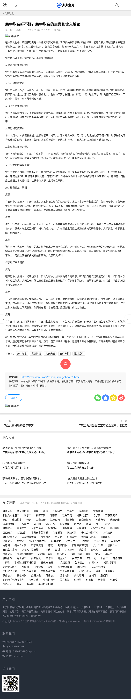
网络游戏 (100, 519)
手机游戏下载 (29, 571)
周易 (36, 511)
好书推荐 (52, 528)
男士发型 (21, 558)
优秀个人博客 (10, 566)
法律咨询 (7, 554)
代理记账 (115, 519)
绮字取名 (22, 353)
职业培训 (7, 575)
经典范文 (56, 541)
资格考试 (21, 575)
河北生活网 (37, 528)
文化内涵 (50, 353)
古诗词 (6, 545)
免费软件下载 (67, 571)
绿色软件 (81, 566)
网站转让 (7, 584)
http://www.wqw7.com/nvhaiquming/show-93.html (50, 377)
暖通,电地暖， (48, 562)
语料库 (108, 554)
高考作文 (36, 558)
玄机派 (94, 549)
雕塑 (88, 523)
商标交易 (107, 532)
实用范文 (115, 541)
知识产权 (50, 523)
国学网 (37, 523)
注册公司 (55, 519)
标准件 (101, 579)
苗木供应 (79, 562)
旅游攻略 (98, 511)
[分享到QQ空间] (113, 397)
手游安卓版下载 (39, 532)
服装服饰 (105, 536)
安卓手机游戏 (98, 566)
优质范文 (70, 541)
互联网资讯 (111, 515)
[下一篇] (127, 319)
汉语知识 (7, 532)
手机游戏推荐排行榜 (25, 562)
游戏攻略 (67, 528)
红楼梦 (77, 579)
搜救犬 (20, 541)
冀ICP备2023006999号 (95, 621)
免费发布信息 (88, 536)
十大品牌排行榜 (89, 532)
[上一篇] (3, 319)
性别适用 (78, 353)
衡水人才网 (20, 545)
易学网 (96, 515)
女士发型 (98, 545)
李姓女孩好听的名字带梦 (19, 425)
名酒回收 (62, 545)
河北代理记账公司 (81, 554)
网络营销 (84, 511)
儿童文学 (62, 558)
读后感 (82, 549)
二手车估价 (100, 541)
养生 (50, 566)
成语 (5, 519)
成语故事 (17, 519)
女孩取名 (9, 13)
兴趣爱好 (57, 532)
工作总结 (84, 541)
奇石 (98, 523)
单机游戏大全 (48, 571)
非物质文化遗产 (11, 515)
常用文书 (21, 528)
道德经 (89, 579)
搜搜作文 (112, 545)
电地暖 (113, 579)
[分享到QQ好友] (105, 397)
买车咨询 (77, 558)
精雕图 (53, 515)
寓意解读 (36, 353)
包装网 (25, 566)
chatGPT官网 (45, 554)
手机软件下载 (10, 571)
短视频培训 (110, 562)
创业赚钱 (38, 566)
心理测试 (81, 528)
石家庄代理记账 (80, 545)
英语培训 (50, 575)
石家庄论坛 (85, 571)
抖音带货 (69, 519)
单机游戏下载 (10, 536)
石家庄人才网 (98, 528)
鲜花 (19, 584)
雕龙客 (77, 523)
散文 (107, 523)
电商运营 (7, 511)
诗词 (28, 519)
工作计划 (91, 558)
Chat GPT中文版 (37, 541)
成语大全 (36, 575)
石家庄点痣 (37, 545)
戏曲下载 (67, 515)
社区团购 (41, 515)
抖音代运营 (83, 515)
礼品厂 (104, 558)
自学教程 (7, 528)
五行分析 (64, 353)
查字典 (27, 515)
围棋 (57, 549)
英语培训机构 (45, 584)
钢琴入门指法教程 (31, 549)
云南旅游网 (85, 519)
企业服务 (107, 549)
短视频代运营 (29, 536)
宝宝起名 (45, 536)
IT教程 (6, 562)
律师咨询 (7, 541)
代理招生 (57, 511)
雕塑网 (104, 575)
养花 (50, 545)
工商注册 (41, 519)
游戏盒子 (110, 571)
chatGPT (69, 549)
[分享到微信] (97, 397)
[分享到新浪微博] (121, 397)
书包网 (30, 584)
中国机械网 (49, 579)
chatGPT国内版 (25, 554)
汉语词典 (33, 579)
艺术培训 (64, 575)
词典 (48, 549)
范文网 (58, 536)
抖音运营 (64, 523)
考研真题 (115, 528)
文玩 (97, 554)
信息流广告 (23, 511)
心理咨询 (21, 532)
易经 (45, 511)
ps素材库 (94, 562)
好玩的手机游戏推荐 (13, 579)
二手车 (70, 511)
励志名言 (62, 554)
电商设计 (72, 536)
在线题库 (24, 523)
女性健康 (65, 562)
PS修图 (49, 558)
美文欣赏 (64, 579)
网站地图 (110, 621)
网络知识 (72, 532)
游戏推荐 (7, 558)
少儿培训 (79, 575)
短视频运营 (8, 523)
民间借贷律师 (64, 566)
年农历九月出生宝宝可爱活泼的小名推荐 (102, 425)
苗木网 (92, 575)
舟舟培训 (117, 558)
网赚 (98, 571)
